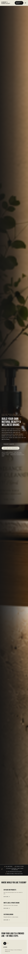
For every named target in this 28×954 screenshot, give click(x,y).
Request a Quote (18, 3)
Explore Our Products (11, 448)
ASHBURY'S (5, 3)
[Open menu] (25, 3)
